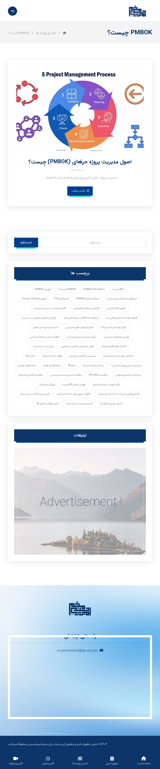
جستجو (26, 242)
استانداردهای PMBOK (87, 298)
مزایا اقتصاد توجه (52, 365)
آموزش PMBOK (43, 289)
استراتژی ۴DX (61, 298)
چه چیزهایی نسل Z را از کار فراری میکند (118, 394)
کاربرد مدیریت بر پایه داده (79, 403)
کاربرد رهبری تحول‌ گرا (111, 403)
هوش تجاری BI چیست (74, 384)
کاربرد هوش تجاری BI (48, 403)
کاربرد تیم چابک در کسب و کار (35, 394)
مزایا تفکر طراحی (27, 365)
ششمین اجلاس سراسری (82, 356)
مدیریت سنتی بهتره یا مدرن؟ (126, 365)
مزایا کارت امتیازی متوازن (128, 375)
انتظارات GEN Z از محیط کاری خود (80, 318)
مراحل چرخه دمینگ (93, 365)
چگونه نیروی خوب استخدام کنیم (74, 394)
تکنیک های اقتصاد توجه (113, 346)
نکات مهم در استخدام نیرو (106, 384)
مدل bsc (30, 356)
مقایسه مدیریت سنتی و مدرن (65, 375)
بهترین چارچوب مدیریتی (116, 337)
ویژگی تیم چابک (47, 384)
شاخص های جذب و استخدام (118, 356)
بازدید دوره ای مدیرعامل (45, 327)
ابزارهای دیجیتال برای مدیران (121, 298)
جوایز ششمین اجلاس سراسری (77, 346)
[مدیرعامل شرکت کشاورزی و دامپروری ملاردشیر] (64, 33)
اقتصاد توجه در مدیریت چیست (50, 308)
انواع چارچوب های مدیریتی (80, 327)
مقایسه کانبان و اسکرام (30, 375)
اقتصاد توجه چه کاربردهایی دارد (122, 318)
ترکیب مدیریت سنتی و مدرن (81, 337)
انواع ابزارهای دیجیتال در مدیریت (38, 318)
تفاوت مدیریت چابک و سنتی (44, 337)
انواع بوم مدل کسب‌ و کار (113, 327)
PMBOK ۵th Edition (94, 289)
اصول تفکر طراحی (116, 308)
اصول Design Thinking (34, 298)
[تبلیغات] (80, 501)
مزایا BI (71, 365)
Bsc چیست (118, 289)
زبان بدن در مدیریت (43, 346)
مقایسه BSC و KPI (98, 375)
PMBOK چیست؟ (67, 289)
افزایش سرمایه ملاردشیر (86, 308)
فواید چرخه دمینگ (52, 356)
